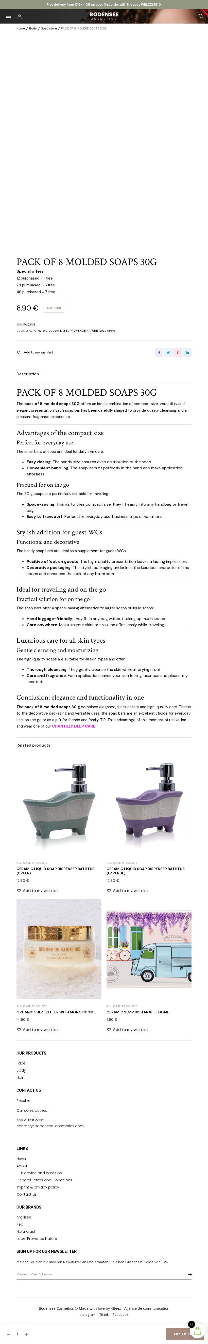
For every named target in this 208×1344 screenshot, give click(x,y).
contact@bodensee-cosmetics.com (50, 1126)
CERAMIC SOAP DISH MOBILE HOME (138, 1012)
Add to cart (185, 1334)
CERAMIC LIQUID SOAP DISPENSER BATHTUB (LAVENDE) (146, 871)
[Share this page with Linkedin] (187, 352)
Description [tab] (27, 374)
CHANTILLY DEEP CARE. (74, 726)
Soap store (49, 28)
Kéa (19, 1224)
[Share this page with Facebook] (159, 352)
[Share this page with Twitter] (168, 352)
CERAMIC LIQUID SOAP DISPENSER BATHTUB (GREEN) (55, 871)
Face (20, 1063)
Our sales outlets (31, 1110)
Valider (189, 1274)
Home (20, 28)
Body (33, 28)
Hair (19, 1077)
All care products (46, 331)
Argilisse (23, 1217)
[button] (34, 352)
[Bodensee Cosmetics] (104, 16)
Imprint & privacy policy (37, 1187)
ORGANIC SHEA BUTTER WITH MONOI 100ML (56, 1012)
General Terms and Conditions (44, 1180)
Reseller (23, 1100)
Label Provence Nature (36, 1238)
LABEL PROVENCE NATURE (79, 331)
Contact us (26, 1194)
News (21, 1158)
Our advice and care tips (39, 1173)
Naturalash (26, 1231)
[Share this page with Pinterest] (178, 352)
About (21, 1165)
